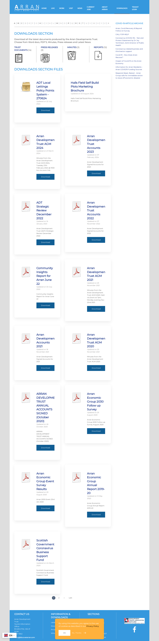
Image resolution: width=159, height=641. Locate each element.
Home (44, 8)
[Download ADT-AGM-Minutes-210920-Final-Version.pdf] (76, 338)
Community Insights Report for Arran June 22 (44, 275)
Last (70, 598)
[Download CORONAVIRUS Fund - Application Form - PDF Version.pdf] (26, 544)
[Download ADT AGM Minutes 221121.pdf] (76, 272)
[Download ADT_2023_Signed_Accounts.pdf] (76, 140)
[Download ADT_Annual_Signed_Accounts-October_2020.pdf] (26, 397)
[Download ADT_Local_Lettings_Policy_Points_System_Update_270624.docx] (26, 86)
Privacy (54, 630)
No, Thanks (76, 633)
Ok (64, 633)
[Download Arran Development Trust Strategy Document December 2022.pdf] (26, 206)
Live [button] (53, 8)
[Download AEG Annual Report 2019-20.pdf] (76, 477)
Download (45, 110)
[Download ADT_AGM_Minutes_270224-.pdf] (26, 140)
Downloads (122, 8)
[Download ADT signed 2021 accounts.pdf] (26, 338)
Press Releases (49, 47)
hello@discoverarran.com (24, 637)
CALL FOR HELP (122, 34)
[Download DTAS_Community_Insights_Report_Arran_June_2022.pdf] (26, 272)
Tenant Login (135, 8)
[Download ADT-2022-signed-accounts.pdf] (76, 206)
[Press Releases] (45, 58)
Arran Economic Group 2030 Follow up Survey (95, 401)
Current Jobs (90, 8)
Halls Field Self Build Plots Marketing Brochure (85, 86)
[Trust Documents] (18, 58)
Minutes (71, 47)
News (80, 8)
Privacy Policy (92, 626)
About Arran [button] (105, 8)
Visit (71, 8)
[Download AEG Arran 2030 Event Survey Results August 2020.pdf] (26, 477)
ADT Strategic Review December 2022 (44, 210)
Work (61, 8)
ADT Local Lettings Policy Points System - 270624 (45, 90)
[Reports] (98, 55)
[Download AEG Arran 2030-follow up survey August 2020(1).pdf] (76, 397)
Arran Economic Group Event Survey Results (45, 481)
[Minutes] (71, 55)
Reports (98, 47)
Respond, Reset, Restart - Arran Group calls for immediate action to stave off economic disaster (129, 75)
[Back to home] (26, 8)
